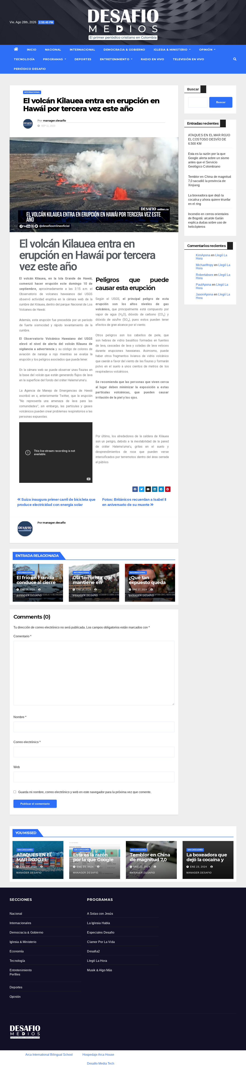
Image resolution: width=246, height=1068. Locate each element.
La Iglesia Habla (98, 923)
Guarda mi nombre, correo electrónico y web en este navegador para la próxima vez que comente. (84, 792)
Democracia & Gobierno (124, 49)
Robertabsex (204, 274)
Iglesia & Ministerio (171, 49)
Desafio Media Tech (100, 1063)
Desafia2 (93, 951)
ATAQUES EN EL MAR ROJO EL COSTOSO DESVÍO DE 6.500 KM (209, 139)
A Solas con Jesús (100, 913)
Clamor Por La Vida (101, 942)
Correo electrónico (27, 742)
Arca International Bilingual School (49, 1054)
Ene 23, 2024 (85, 866)
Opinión (206, 49)
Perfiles (15, 974)
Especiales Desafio (100, 932)
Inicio (32, 49)
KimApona (203, 255)
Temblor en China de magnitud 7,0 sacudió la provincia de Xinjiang (209, 181)
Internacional (82, 49)
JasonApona (204, 294)
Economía (17, 951)
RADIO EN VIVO (152, 59)
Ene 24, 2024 (28, 866)
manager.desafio (54, 120)
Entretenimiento (115, 59)
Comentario (22, 636)
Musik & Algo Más (99, 970)
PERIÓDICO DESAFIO (30, 69)
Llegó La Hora (97, 960)
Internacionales (20, 923)
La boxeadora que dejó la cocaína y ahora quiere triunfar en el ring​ (209, 199)
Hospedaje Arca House (98, 1054)
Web (16, 767)
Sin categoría (25, 850)
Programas (53, 59)
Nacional (53, 49)
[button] (234, 59)
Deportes (83, 59)
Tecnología (24, 59)
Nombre (19, 717)
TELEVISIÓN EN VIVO (188, 59)
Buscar (193, 89)
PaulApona (203, 284)
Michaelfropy (204, 265)
